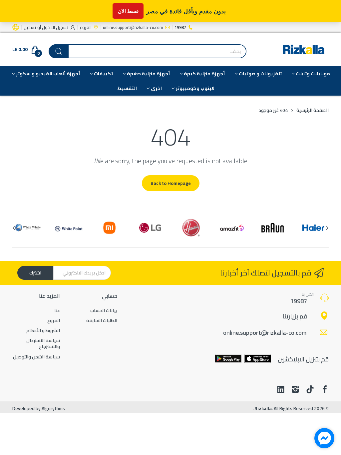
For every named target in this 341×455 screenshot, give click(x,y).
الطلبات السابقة (101, 320)
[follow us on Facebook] (325, 390)
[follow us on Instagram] (295, 390)
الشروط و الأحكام (43, 330)
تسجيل (30, 27)
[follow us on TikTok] (310, 390)
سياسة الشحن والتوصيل (36, 356)
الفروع (53, 320)
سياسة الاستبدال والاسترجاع (43, 343)
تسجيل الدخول (55, 27)
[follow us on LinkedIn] (281, 390)
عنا (57, 310)
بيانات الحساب (103, 310)
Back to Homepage (171, 183)
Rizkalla (263, 408)
